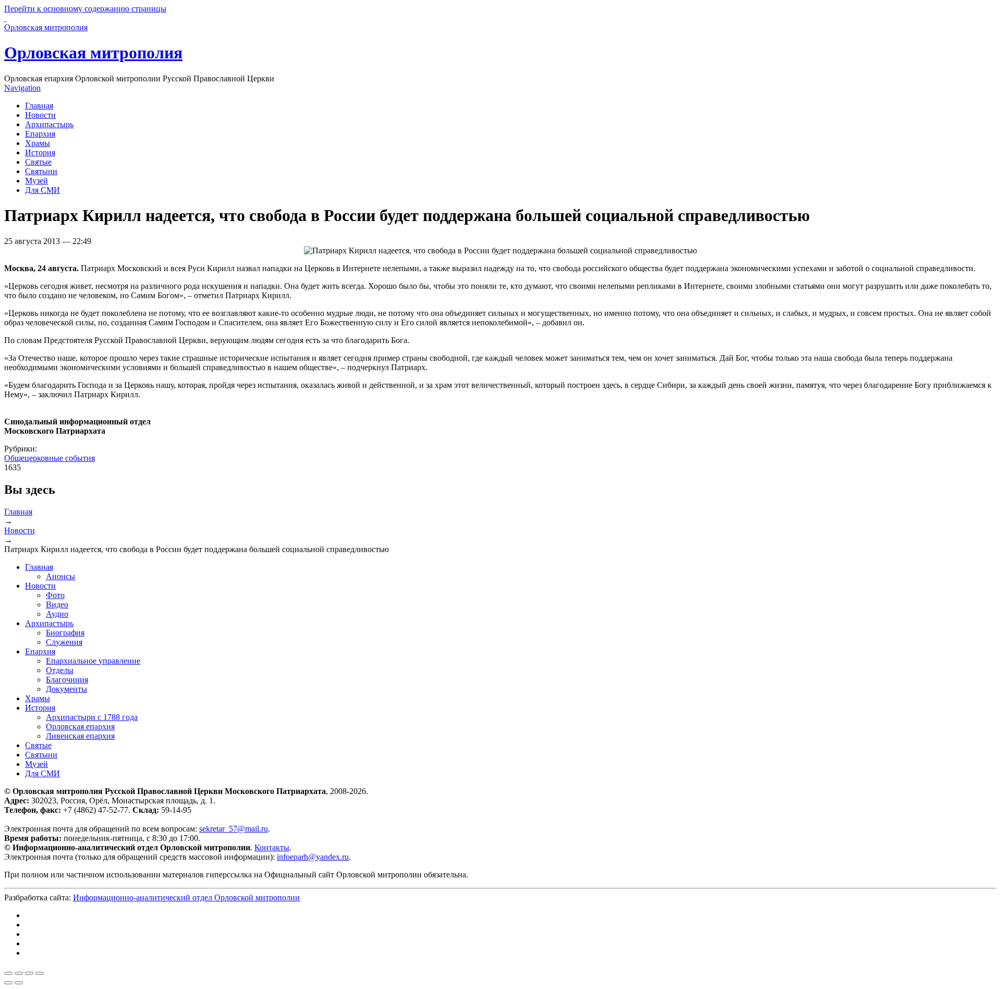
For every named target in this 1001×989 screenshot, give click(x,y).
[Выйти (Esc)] (8, 973)
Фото (55, 595)
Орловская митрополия (93, 52)
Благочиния (67, 679)
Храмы (37, 143)
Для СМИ (42, 190)
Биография (65, 632)
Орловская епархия (80, 726)
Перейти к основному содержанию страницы (85, 8)
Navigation (22, 87)
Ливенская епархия (80, 735)
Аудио (57, 613)
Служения (64, 642)
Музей (36, 180)
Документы (66, 689)
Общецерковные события (49, 458)
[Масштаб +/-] (39, 973)
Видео (57, 604)
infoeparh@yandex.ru (313, 856)
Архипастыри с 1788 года (92, 717)
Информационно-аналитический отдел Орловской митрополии (186, 897)
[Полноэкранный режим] (29, 973)
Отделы (60, 670)
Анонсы (60, 576)
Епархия (40, 133)
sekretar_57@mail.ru (233, 828)
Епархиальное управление (93, 660)
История (40, 152)
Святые (38, 161)
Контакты (271, 847)
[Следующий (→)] (19, 982)
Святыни (41, 171)
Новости (40, 115)
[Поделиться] (19, 973)
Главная (39, 105)
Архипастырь (49, 124)
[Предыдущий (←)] (8, 982)
